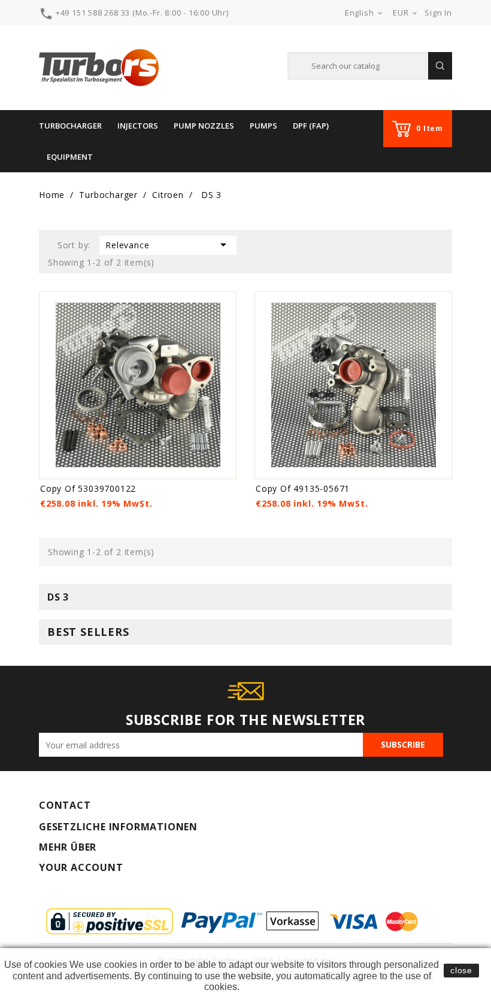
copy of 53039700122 (88, 488)
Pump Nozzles (204, 125)
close (461, 970)
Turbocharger (70, 125)
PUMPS (263, 125)
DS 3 (58, 597)
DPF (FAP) (311, 125)
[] (440, 66)
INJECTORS (137, 125)
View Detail (79, 468)
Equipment (70, 156)
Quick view (225, 302)
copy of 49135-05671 (303, 488)
